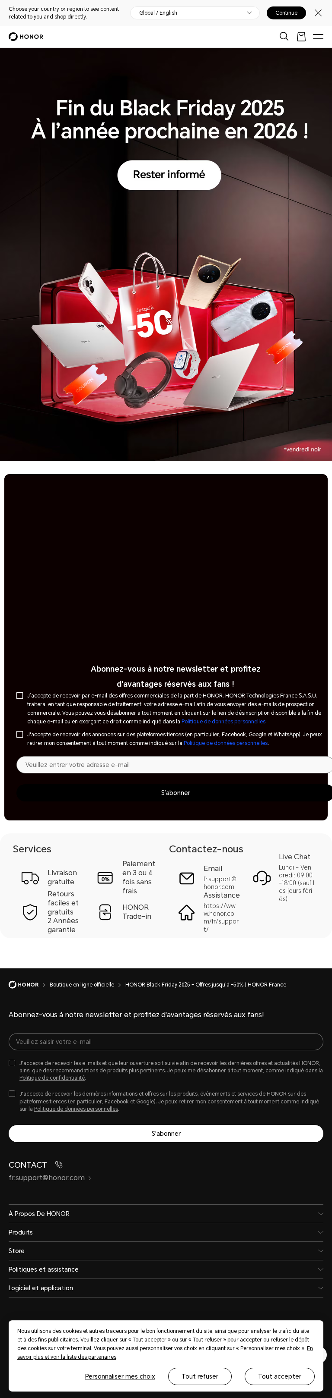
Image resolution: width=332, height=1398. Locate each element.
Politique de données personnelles (223, 722)
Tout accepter (279, 1376)
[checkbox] (166, 1071)
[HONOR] (29, 984)
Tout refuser (200, 1376)
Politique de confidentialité (52, 1078)
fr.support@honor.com (47, 1178)
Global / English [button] (158, 13)
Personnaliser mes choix (120, 1376)
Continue (286, 13)
